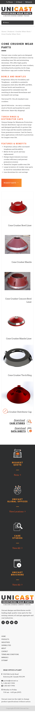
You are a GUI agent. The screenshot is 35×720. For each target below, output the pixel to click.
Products (5, 639)
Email (20, 2)
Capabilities (6, 645)
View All (16, 548)
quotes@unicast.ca (10, 681)
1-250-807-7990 (9, 686)
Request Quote (10, 183)
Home (3, 636)
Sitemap (4, 660)
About (3, 648)
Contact (4, 651)
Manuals (5, 657)
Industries (5, 642)
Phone (10, 2)
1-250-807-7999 (9, 683)
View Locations (16, 511)
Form (16, 475)
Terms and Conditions (10, 654)
